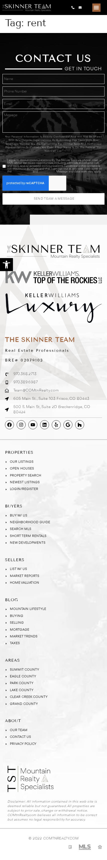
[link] (6, 264)
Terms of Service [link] (22, 171)
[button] (96, 7)
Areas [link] (12, 660)
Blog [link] (11, 599)
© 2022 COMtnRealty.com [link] (54, 838)
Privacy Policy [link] (47, 171)
